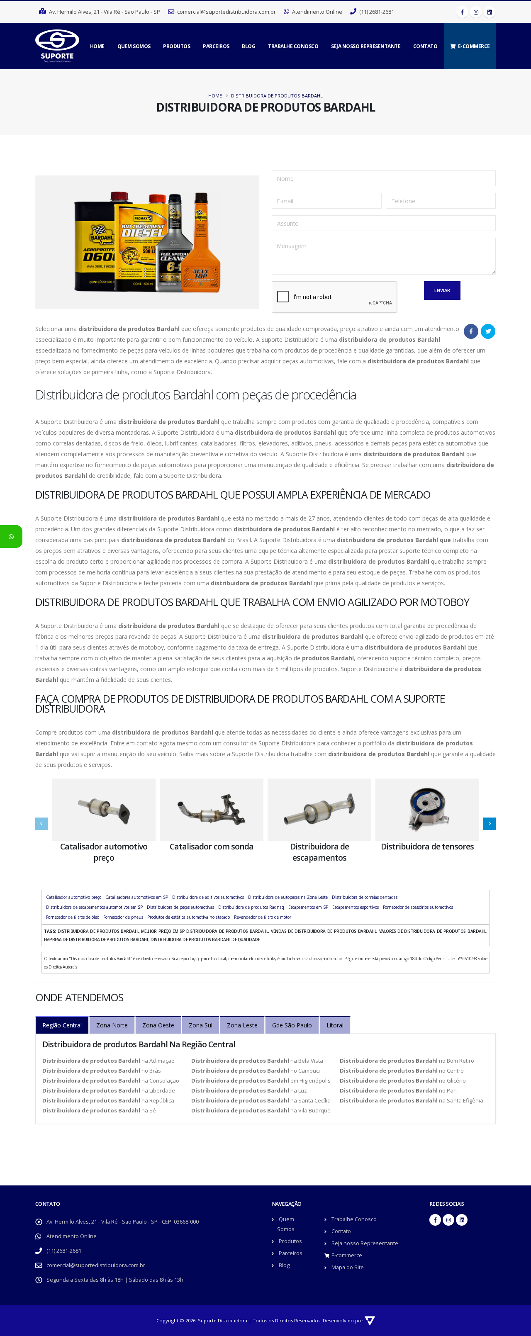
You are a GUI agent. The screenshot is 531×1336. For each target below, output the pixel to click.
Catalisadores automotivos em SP (136, 897)
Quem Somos (134, 46)
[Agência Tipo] (370, 1320)
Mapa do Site (347, 1267)
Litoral (334, 1025)
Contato (425, 46)
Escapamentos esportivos (355, 907)
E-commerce (474, 46)
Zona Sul (200, 1025)
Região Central (62, 1025)
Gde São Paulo (292, 1025)
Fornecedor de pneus (123, 917)
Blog (248, 46)
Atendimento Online (71, 1236)
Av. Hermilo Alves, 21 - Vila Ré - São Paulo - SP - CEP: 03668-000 (122, 1221)
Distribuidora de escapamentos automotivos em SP (94, 907)
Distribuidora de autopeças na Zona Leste (288, 897)
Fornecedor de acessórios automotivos (418, 907)
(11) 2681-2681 (63, 1250)
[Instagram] (476, 12)
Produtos (176, 46)
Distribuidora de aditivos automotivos (208, 897)
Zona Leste (242, 1025)
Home (97, 46)
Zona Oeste (158, 1025)
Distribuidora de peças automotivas (180, 907)
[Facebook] (462, 12)
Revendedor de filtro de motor (262, 917)
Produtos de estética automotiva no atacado (188, 917)
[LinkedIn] (489, 12)
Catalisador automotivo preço (73, 897)
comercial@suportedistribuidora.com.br (95, 1265)
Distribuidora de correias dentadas (364, 897)
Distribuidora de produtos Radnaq (251, 907)
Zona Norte (112, 1025)
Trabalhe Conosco (293, 46)
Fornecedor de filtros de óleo (72, 917)
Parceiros (216, 46)
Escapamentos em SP (308, 907)
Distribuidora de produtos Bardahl (277, 95)
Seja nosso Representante (365, 46)
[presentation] (41, 824)
